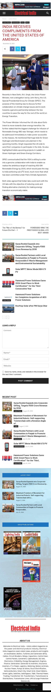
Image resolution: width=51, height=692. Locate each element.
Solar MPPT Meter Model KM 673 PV (30, 443)
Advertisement (18, 685)
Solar (22, 22)
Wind (27, 22)
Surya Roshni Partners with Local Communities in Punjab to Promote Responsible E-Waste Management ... (31, 433)
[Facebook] (12, 48)
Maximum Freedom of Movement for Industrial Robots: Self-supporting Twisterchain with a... (30, 495)
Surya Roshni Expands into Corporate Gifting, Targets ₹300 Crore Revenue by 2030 (30, 246)
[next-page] (7, 317)
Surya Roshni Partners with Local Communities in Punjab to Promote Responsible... (29, 507)
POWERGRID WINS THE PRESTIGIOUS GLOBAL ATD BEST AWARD (38, 230)
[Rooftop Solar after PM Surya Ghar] (8, 309)
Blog (26, 685)
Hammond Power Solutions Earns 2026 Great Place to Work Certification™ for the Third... (29, 458)
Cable (16, 426)
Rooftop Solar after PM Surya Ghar (31, 306)
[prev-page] (3, 317)
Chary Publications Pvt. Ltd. (26, 689)
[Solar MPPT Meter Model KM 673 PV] (8, 272)
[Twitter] (17, 48)
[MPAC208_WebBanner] (25, 5)
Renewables (15, 22)
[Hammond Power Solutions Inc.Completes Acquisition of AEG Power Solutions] (8, 297)
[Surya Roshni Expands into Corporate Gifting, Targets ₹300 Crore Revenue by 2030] (8, 247)
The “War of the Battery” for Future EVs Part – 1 (13, 229)
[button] (4, 13)
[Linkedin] (23, 48)
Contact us (34, 685)
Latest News (13, 19)
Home (4, 19)
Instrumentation (7, 275)
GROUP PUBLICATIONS (25, 524)
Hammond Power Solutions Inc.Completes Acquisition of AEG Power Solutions (30, 297)
